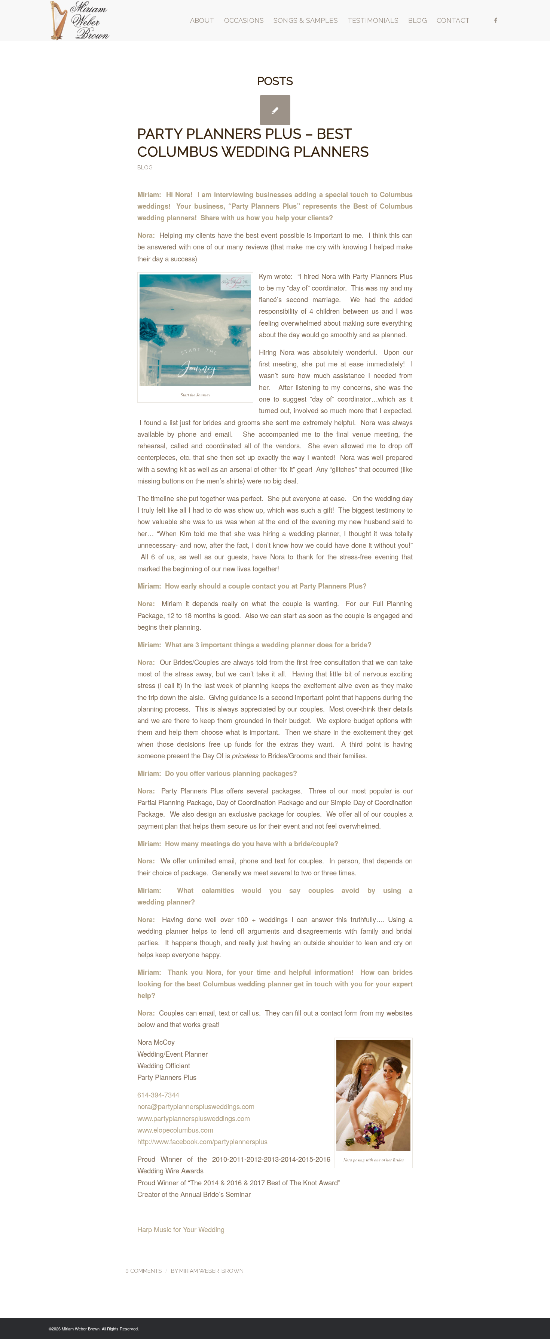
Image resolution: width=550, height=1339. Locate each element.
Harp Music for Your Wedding (180, 1229)
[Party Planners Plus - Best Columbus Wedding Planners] (275, 110)
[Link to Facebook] (495, 20)
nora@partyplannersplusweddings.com (195, 1106)
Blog (145, 167)
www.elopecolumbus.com (175, 1129)
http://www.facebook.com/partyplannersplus (202, 1141)
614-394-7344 (158, 1094)
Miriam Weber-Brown (211, 1271)
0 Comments (143, 1271)
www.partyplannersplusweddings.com (193, 1118)
